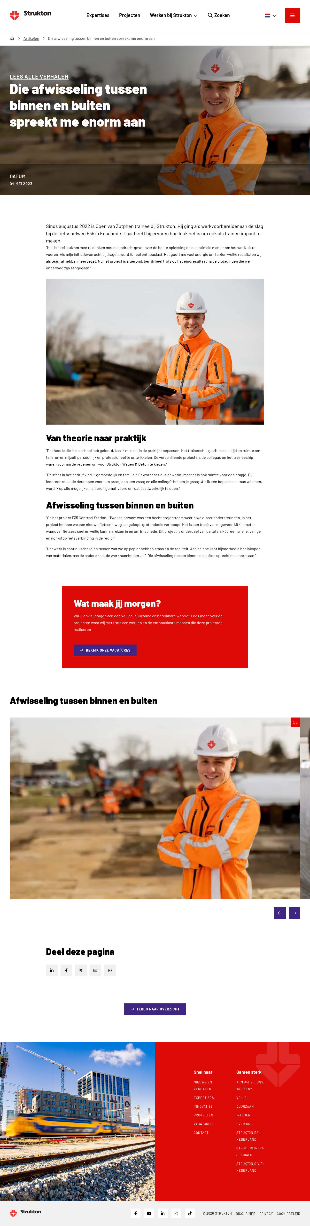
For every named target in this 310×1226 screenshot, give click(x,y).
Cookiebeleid (288, 1214)
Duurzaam (245, 1106)
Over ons (244, 1124)
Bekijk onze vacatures (111, 650)
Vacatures (203, 1124)
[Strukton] (30, 15)
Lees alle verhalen (39, 76)
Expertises (204, 1098)
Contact (201, 1133)
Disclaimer (246, 1214)
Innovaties (203, 1106)
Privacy (266, 1214)
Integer (243, 1115)
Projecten (203, 1115)
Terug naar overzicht (158, 1009)
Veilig (241, 1098)
